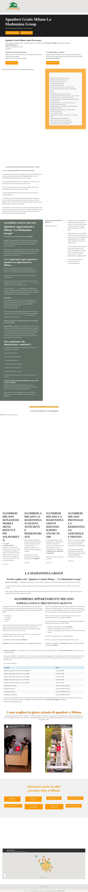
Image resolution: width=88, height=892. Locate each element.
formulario (16, 288)
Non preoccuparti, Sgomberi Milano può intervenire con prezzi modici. (64, 95)
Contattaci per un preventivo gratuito (57, 81)
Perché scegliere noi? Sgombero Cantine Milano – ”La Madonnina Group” (64, 115)
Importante (52, 92)
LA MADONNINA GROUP (56, 113)
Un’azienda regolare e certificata (56, 83)
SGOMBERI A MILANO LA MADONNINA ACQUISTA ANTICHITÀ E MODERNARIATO (62, 103)
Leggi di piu (5, 564)
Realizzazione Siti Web (35, 890)
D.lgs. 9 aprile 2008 (28, 282)
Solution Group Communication (50, 890)
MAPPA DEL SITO (61, 890)
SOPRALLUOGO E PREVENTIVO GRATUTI (60, 120)
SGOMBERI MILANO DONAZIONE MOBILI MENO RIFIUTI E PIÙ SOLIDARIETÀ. (64, 100)
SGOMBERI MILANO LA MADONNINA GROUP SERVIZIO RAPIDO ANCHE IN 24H (63, 107)
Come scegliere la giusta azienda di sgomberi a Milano (61, 122)
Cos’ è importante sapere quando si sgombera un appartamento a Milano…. (63, 89)
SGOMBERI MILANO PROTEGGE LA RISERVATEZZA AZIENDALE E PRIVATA (62, 110)
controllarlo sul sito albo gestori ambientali (15, 315)
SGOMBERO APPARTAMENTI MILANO (59, 118)
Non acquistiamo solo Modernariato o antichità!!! (60, 94)
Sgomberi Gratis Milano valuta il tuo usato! (59, 79)
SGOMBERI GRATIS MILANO (57, 85)
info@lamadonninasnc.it (16, 701)
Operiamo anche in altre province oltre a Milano (60, 123)
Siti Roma (42, 890)
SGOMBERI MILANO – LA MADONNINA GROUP (61, 97)
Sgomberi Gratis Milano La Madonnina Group (59, 78)
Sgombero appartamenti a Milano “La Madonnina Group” (62, 87)
